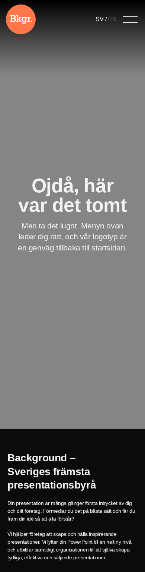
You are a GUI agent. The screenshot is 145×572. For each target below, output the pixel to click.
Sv (100, 19)
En (112, 19)
